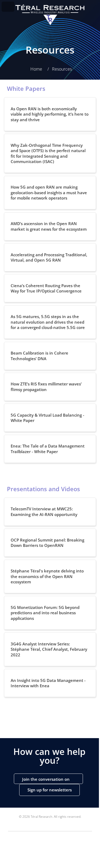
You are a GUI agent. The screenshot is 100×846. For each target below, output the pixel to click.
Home (36, 69)
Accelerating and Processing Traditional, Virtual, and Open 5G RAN (49, 257)
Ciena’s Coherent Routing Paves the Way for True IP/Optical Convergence (46, 288)
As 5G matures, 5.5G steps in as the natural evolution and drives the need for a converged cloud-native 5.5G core (48, 322)
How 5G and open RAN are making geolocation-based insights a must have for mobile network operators (49, 192)
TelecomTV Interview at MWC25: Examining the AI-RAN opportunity (44, 511)
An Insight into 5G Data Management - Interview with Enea (48, 683)
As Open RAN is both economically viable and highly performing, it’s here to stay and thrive (50, 114)
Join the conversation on (46, 779)
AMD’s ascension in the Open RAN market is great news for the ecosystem (49, 226)
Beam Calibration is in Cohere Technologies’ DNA (39, 355)
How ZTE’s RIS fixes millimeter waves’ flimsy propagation (46, 386)
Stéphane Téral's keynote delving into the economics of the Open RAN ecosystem (47, 576)
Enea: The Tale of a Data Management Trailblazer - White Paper (48, 448)
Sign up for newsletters (49, 789)
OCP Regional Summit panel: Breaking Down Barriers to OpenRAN (47, 542)
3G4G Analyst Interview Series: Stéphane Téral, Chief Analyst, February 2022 (49, 649)
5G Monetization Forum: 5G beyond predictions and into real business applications (45, 613)
